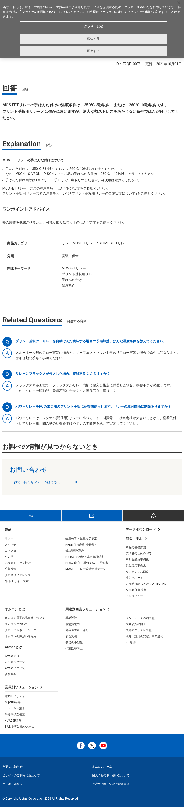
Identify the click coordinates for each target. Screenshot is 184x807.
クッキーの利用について (39, 12)
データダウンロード (141, 529)
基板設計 (71, 618)
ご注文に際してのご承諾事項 (110, 784)
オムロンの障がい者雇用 (20, 636)
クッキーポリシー (13, 784)
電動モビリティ (15, 696)
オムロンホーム (102, 766)
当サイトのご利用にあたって (21, 775)
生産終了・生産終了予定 (81, 538)
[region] (92, 29)
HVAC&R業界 (13, 720)
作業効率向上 (74, 648)
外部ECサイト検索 (17, 581)
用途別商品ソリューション (85, 609)
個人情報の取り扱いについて (110, 775)
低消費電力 (72, 624)
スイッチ (10, 544)
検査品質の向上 (136, 624)
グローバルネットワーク (20, 630)
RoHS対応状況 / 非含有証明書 (84, 557)
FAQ (30, 515)
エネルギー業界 (15, 708)
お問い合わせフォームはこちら (37, 482)
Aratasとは (12, 656)
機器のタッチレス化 (139, 630)
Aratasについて (15, 668)
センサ (9, 556)
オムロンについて (16, 624)
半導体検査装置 (15, 714)
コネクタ (10, 550)
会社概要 (10, 674)
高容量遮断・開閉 (76, 630)
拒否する (93, 38)
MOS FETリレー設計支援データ (85, 569)
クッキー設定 (93, 26)
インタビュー (134, 596)
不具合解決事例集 (137, 559)
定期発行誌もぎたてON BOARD (146, 583)
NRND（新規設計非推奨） (80, 544)
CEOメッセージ (15, 662)
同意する (93, 51)
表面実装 (71, 636)
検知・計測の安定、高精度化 (144, 636)
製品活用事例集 (136, 565)
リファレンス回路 (137, 571)
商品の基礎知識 (136, 547)
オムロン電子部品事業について (25, 618)
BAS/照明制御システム (19, 726)
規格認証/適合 (74, 550)
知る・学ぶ (134, 538)
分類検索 (10, 569)
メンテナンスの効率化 (140, 618)
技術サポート (134, 577)
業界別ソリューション (21, 687)
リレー (9, 538)
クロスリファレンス (18, 575)
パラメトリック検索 (18, 563)
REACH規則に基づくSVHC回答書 (86, 563)
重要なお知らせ (12, 766)
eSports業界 (13, 702)
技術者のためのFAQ (138, 553)
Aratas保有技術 (136, 590)
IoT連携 (131, 642)
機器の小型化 (74, 642)
